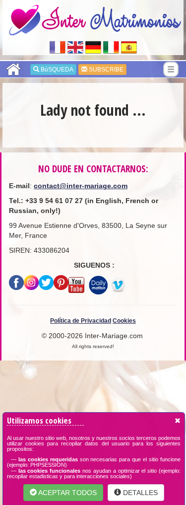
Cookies (124, 320)
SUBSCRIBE (105, 69)
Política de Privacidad (80, 320)
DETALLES (139, 493)
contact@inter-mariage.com (80, 186)
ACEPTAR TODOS (67, 493)
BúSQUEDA (56, 69)
